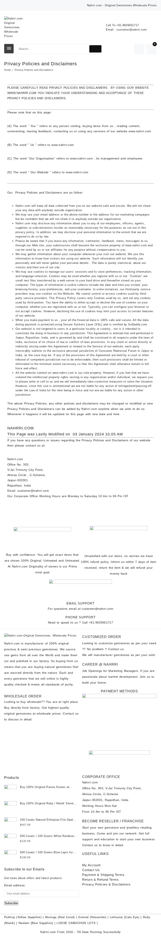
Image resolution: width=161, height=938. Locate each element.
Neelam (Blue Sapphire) (35, 923)
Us (91, 870)
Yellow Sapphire (28, 917)
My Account (91, 865)
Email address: (15, 885)
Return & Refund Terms (100, 879)
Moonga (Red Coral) (60, 917)
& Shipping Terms (103, 874)
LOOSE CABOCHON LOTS (76, 923)
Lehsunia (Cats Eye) (124, 917)
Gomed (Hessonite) (92, 917)
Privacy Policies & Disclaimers (106, 884)
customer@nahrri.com (132, 29)
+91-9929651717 (127, 25)
